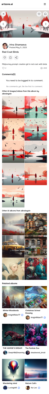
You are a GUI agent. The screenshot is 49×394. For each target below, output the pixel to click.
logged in (25, 80)
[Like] (39, 14)
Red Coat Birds (10, 52)
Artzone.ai (7, 4)
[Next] (45, 24)
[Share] (16, 57)
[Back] (3, 13)
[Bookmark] (45, 14)
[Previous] (3, 24)
